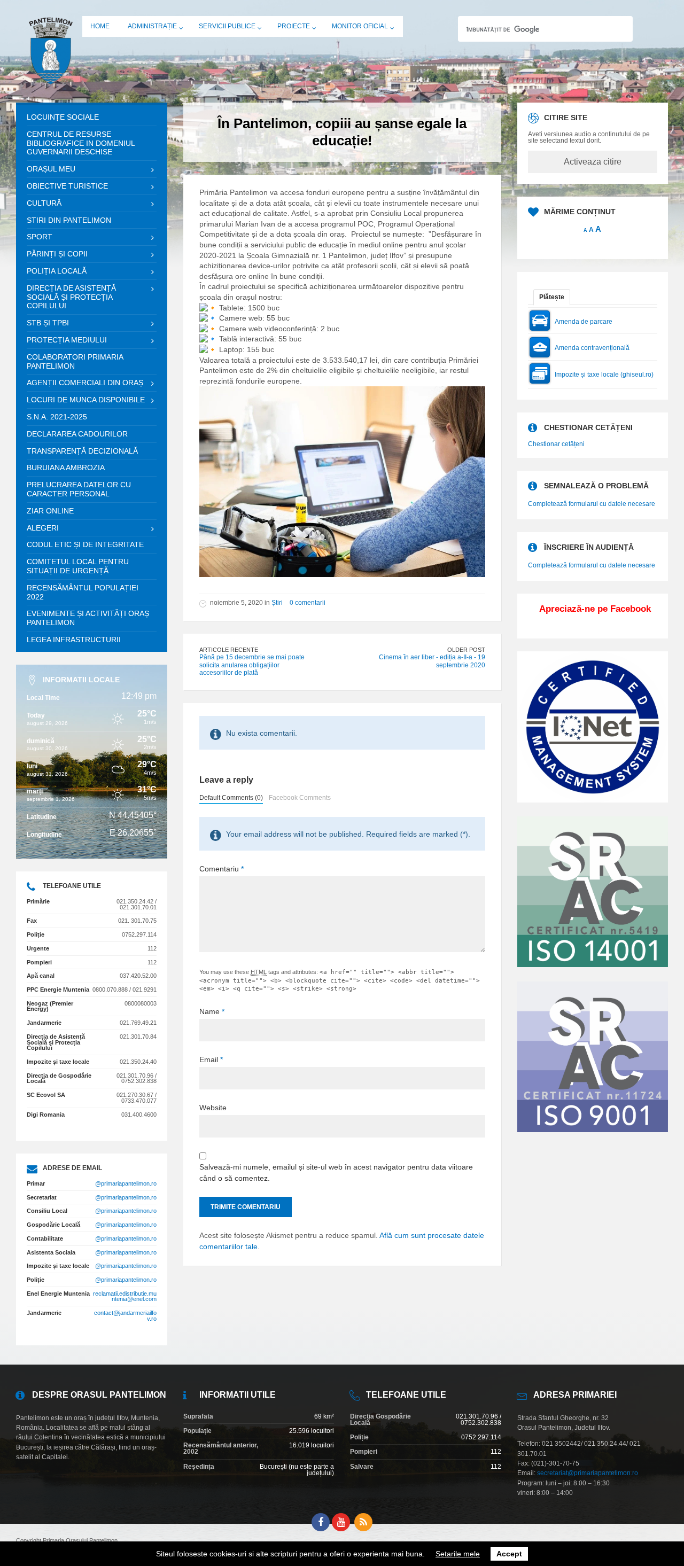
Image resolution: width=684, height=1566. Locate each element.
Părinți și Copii (57, 254)
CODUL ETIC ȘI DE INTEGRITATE (85, 544)
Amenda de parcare (583, 321)
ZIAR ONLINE (50, 511)
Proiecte (293, 26)
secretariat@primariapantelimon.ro (587, 1473)
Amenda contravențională (592, 348)
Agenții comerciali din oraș (85, 382)
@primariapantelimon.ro (126, 1183)
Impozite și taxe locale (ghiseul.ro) (604, 374)
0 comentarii (307, 602)
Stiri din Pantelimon (69, 220)
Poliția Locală (57, 271)
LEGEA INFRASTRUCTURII (74, 639)
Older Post (466, 649)
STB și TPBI (48, 322)
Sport (39, 236)
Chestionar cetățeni (556, 444)
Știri (277, 602)
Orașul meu (51, 169)
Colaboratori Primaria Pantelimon (75, 361)
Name (211, 1011)
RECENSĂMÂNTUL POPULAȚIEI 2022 (82, 592)
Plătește (551, 297)
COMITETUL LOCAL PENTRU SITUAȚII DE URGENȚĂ (78, 566)
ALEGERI (43, 528)
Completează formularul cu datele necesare (591, 504)
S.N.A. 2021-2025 (57, 416)
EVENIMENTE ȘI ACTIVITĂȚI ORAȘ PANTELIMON (88, 618)
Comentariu (221, 868)
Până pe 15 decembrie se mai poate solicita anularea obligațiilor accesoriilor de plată (252, 664)
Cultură (44, 203)
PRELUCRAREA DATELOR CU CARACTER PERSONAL (79, 489)
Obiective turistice (67, 186)
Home (100, 26)
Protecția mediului (67, 340)
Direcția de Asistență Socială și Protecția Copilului (71, 297)
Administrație (152, 26)
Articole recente (228, 649)
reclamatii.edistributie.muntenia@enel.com (125, 1296)
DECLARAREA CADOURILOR (77, 434)
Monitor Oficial (360, 26)
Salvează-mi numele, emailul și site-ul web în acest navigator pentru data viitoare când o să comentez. (336, 1172)
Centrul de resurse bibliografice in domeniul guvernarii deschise (81, 143)
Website (213, 1107)
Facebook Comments (300, 797)
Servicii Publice (227, 26)
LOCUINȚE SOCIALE (63, 117)
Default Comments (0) (231, 797)
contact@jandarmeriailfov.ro (125, 1316)
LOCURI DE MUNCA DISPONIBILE (86, 399)
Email (211, 1059)
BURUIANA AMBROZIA (66, 467)
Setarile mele (458, 1553)
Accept (509, 1553)
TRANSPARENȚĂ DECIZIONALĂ (82, 451)
